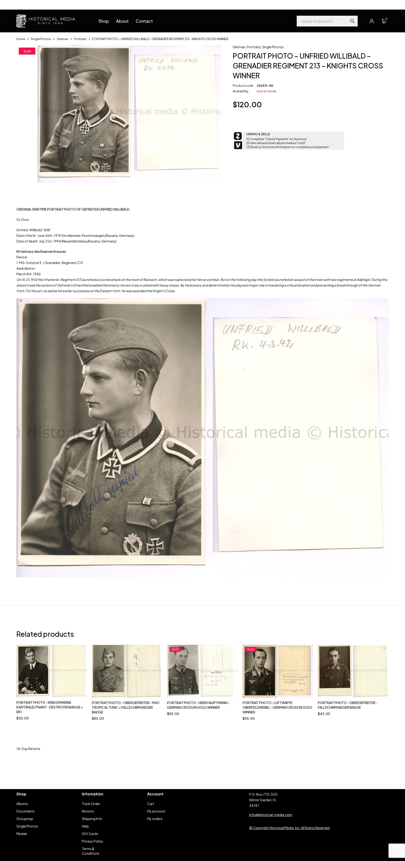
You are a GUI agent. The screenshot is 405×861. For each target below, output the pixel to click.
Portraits (80, 39)
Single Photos (41, 39)
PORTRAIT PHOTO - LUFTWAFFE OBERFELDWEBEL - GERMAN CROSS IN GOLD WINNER (277, 707)
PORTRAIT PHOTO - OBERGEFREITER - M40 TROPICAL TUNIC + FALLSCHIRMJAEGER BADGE (125, 707)
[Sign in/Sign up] (371, 21)
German (62, 39)
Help (19, 5)
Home (20, 39)
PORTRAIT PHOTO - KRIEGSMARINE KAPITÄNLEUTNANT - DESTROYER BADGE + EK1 (49, 707)
